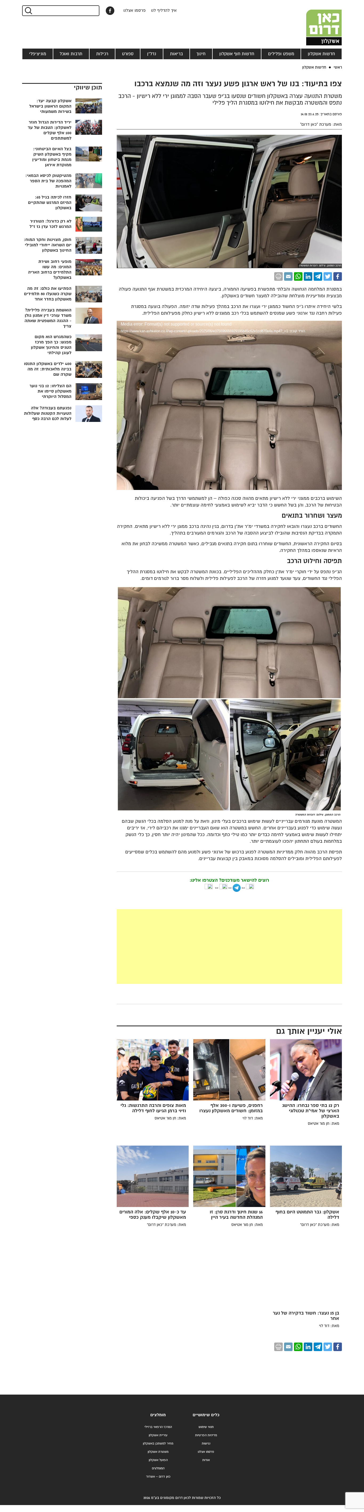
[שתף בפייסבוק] (110, 10)
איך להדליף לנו (164, 10)
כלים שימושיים (206, 1415)
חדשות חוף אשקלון (236, 54)
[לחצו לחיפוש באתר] (28, 10)
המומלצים (158, 1468)
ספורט (128, 54)
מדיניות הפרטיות (206, 1435)
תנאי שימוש (206, 1427)
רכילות (102, 54)
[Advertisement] (189, 946)
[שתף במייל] (288, 276)
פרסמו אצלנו (134, 10)
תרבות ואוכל (71, 54)
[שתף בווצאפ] (298, 276)
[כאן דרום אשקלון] (315, 22)
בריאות (176, 54)
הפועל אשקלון (158, 1460)
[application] (229, 385)
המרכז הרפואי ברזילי (158, 1427)
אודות (206, 1460)
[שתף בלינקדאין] (308, 276)
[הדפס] (278, 276)
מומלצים (158, 1415)
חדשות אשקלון (321, 54)
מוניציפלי (37, 54)
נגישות (206, 1443)
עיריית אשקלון (158, 1435)
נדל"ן (151, 54)
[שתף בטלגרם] (318, 276)
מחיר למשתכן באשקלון (158, 1443)
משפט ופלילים (281, 54)
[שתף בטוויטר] (327, 276)
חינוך (200, 54)
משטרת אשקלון (158, 1451)
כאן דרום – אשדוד (158, 1476)
